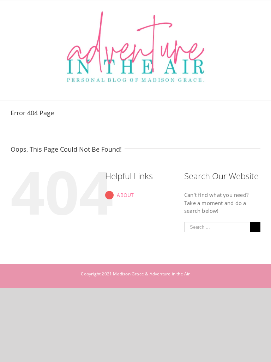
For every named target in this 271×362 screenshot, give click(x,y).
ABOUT (125, 195)
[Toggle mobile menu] (257, 89)
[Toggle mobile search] (245, 89)
